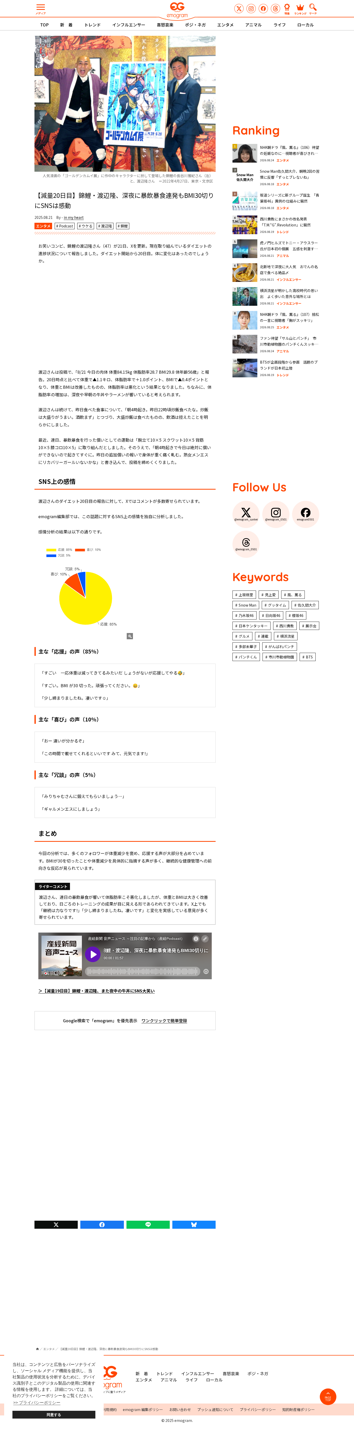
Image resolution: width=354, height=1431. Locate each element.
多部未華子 (248, 646)
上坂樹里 (246, 594)
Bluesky (194, 1225)
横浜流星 (287, 636)
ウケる (87, 225)
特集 (287, 13)
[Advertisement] (125, 316)
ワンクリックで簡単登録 (164, 1020)
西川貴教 (286, 625)
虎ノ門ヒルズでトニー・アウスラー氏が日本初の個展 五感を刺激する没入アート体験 (289, 248)
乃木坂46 (246, 615)
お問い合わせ (180, 1409)
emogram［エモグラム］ (177, 11)
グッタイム (277, 605)
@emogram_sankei (239, 8)
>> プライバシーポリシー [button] (36, 1402)
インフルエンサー (128, 25)
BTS (309, 656)
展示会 (311, 625)
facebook (102, 1225)
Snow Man (247, 605)
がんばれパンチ (281, 646)
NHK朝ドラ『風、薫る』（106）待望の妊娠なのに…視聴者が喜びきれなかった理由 (289, 153)
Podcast (66, 225)
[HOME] (37, 1348)
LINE (148, 1225)
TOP (44, 25)
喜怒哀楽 (165, 25)
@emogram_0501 (251, 8)
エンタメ (225, 25)
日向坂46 (272, 615)
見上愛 (270, 594)
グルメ (244, 636)
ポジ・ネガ (195, 25)
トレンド (92, 25)
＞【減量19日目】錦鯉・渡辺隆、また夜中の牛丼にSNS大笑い (96, 991)
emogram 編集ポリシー (143, 1409)
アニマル (253, 25)
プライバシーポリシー (258, 1409)
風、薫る (294, 594)
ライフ (279, 25)
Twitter (56, 1225)
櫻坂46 (297, 615)
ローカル (305, 25)
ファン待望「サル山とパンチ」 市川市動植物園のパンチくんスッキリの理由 (289, 344)
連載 (264, 636)
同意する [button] (54, 1415)
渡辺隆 (106, 225)
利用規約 (109, 1409)
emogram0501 (263, 8)
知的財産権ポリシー (298, 1409)
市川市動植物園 (281, 656)
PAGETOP (328, 1398)
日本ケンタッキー (253, 625)
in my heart (74, 217)
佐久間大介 (307, 605)
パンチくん (248, 656)
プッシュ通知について (215, 1409)
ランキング (300, 13)
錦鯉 (124, 225)
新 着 (66, 25)
